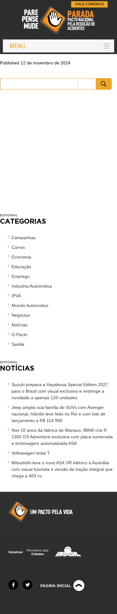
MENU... (19, 46)
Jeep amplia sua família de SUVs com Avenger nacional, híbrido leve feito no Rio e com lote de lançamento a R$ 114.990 (58, 414)
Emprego (21, 276)
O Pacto (19, 334)
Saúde (18, 344)
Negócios (21, 315)
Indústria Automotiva (32, 286)
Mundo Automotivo (30, 305)
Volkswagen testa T (31, 452)
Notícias (19, 324)
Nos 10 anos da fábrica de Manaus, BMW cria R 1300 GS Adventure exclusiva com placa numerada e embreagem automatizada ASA (62, 437)
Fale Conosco (89, 4)
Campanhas (24, 237)
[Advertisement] (58, 154)
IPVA (16, 295)
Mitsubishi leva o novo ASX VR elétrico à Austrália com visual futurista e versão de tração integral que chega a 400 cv (62, 469)
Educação (21, 266)
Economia (21, 256)
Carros (18, 247)
